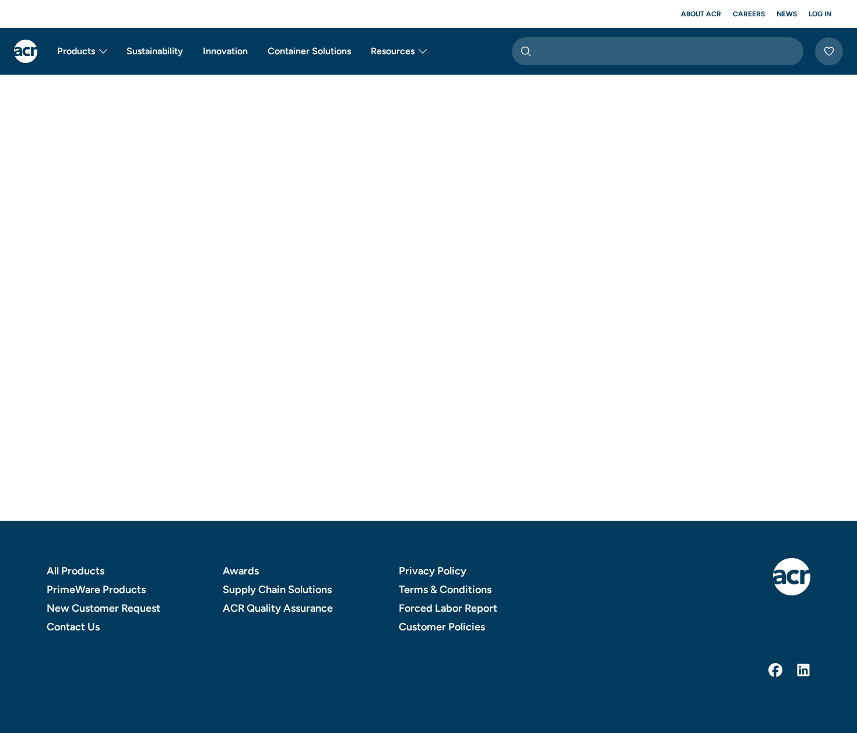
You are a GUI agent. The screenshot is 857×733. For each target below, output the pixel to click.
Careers (749, 14)
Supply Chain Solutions (277, 589)
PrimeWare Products (96, 589)
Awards (241, 570)
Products (76, 51)
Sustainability (155, 51)
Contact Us (73, 626)
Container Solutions (309, 51)
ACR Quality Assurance (278, 608)
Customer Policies (442, 626)
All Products (75, 570)
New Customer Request (103, 608)
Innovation (225, 51)
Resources (393, 51)
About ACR (701, 14)
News (787, 14)
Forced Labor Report (448, 608)
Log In (820, 14)
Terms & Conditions (445, 589)
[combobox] (657, 51)
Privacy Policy (432, 570)
